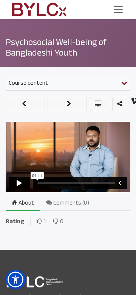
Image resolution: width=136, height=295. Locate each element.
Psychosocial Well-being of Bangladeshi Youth (56, 48)
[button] (25, 104)
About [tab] (25, 202)
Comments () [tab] (70, 202)
